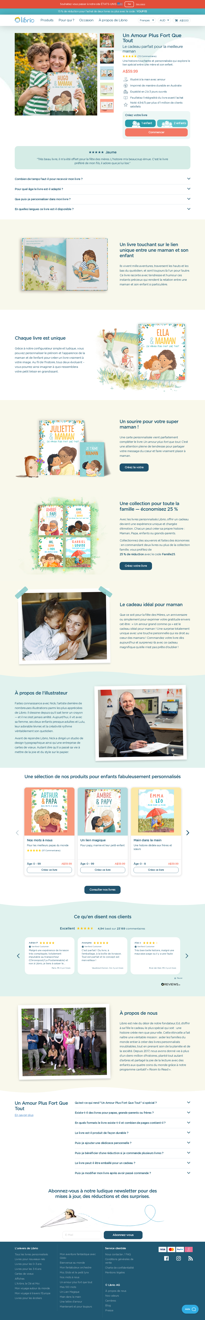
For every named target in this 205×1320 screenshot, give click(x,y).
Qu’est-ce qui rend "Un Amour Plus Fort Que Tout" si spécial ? (116, 1103)
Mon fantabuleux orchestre (75, 1267)
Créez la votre (134, 467)
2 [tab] (49, 111)
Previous (35, 111)
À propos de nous (115, 1291)
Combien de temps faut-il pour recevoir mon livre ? (49, 179)
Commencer (156, 132)
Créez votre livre (136, 566)
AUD (162, 20)
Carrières (110, 1301)
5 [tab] (68, 111)
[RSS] (188, 1258)
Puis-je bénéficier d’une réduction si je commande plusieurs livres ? (119, 1153)
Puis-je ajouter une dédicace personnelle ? (103, 1143)
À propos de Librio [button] (113, 20)
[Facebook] (166, 1258)
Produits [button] (47, 20)
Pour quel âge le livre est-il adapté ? (39, 189)
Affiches (20, 1279)
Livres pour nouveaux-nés (30, 1259)
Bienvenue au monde (72, 1263)
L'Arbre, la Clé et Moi (27, 1283)
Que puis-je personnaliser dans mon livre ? (43, 199)
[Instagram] (178, 1258)
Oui (129, 4)
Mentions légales (115, 1272)
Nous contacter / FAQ (118, 1254)
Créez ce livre (49, 870)
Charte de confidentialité (119, 1268)
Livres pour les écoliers (28, 1298)
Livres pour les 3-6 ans (28, 1269)
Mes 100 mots (68, 1287)
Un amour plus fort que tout (76, 1282)
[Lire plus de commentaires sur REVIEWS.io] (170, 985)
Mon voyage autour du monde (32, 1288)
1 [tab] (43, 111)
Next (77, 111)
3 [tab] (55, 111)
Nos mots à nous (69, 1277)
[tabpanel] (56, 74)
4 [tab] (62, 111)
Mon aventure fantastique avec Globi (78, 1256)
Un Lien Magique (69, 1292)
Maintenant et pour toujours (76, 1306)
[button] (18, 955)
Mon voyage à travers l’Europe (32, 1293)
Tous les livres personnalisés (31, 1254)
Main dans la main (70, 1297)
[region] (102, 956)
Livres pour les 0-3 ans (28, 1264)
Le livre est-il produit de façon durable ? (101, 1133)
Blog (108, 1305)
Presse (109, 1310)
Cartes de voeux (24, 1274)
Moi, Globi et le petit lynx (74, 1272)
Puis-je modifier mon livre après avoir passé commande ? (113, 1173)
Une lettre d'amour (71, 1301)
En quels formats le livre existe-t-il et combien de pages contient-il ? (120, 1123)
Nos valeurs (112, 1296)
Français (145, 20)
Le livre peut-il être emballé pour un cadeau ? (105, 1163)
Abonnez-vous (123, 1235)
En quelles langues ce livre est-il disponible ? (44, 209)
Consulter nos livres (102, 889)
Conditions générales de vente (119, 1261)
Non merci (140, 4)
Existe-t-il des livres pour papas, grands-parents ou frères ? (114, 1112)
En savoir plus (24, 1115)
